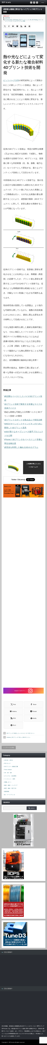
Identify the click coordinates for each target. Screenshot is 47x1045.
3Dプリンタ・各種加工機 (11, 766)
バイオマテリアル (17, 21)
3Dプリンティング (24, 19)
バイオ (10, 21)
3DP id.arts (12, 1042)
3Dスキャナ (7, 763)
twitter (34, 2)
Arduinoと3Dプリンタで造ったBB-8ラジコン (18, 737)
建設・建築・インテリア (10, 785)
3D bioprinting (8, 19)
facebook (37, 2)
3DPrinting (15, 19)
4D (30, 19)
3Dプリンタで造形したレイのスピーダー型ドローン (21, 733)
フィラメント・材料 (9, 779)
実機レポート (7, 782)
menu (42, 2)
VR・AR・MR (8, 772)
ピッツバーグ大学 (11, 80)
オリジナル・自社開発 (10, 776)
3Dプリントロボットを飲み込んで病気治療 (23, 420)
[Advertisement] (23, 592)
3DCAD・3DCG (8, 760)
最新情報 (7, 18)
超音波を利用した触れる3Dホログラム (21, 447)
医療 (24, 21)
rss (31, 2)
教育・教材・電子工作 (10, 788)
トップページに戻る (8, 747)
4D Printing (35, 19)
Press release (8, 769)
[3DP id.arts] (11, 2)
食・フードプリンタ (9, 794)
